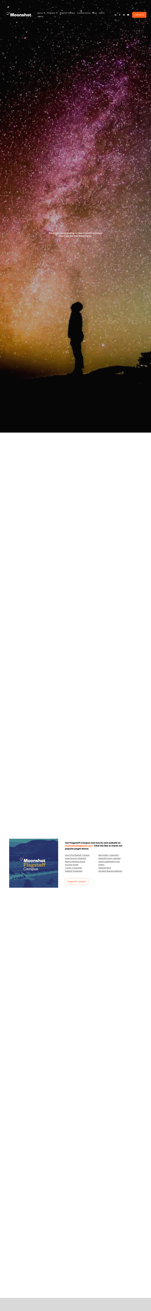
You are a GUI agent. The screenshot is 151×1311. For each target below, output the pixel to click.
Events (102, 13)
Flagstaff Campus (67, 13)
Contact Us (139, 15)
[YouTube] (128, 15)
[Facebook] (120, 15)
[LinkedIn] (115, 15)
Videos (40, 16)
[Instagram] (124, 15)
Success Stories (83, 13)
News (94, 13)
